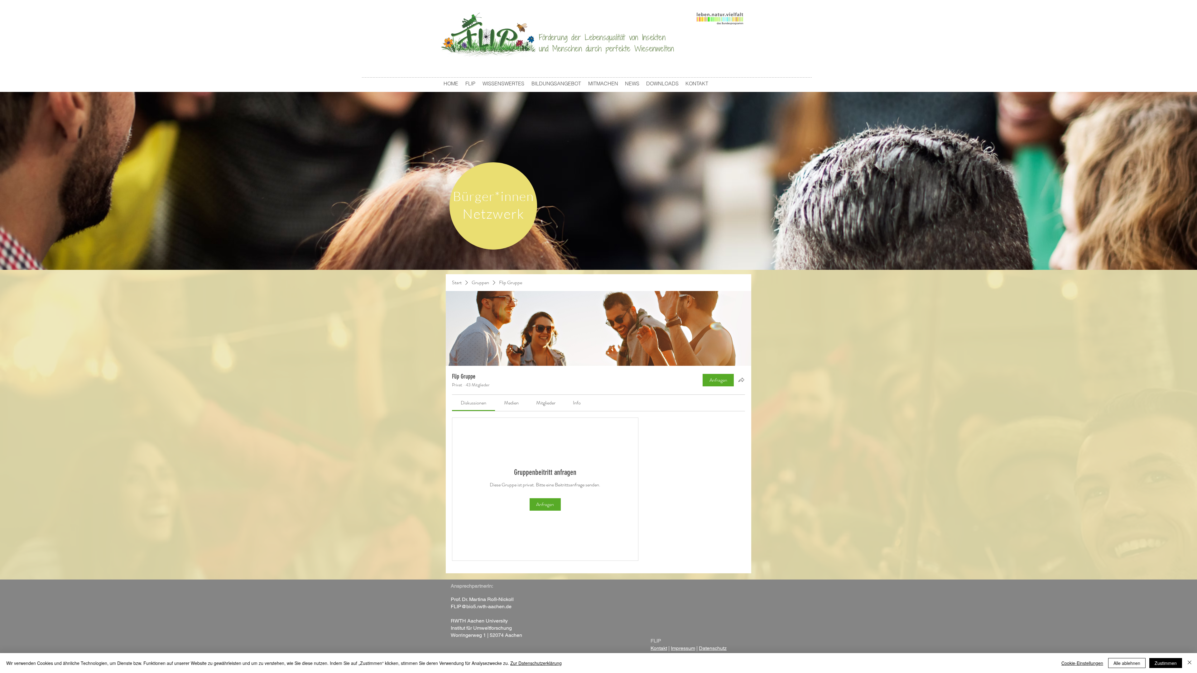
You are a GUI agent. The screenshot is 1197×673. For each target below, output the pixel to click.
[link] (473, 402)
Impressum (683, 648)
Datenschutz (713, 648)
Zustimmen (1166, 663)
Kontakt (659, 648)
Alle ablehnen (1126, 663)
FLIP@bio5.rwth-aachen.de (481, 606)
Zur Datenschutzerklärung (536, 663)
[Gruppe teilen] (741, 380)
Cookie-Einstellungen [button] (1082, 663)
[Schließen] (1189, 663)
